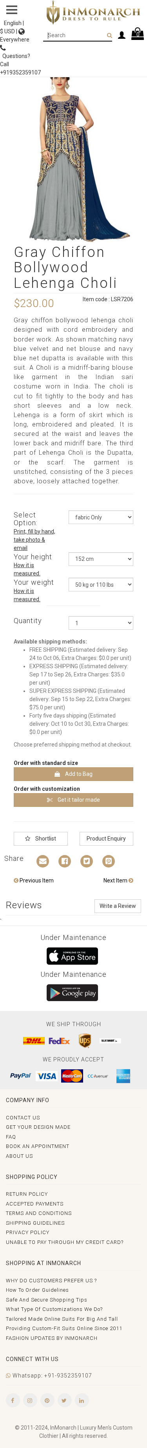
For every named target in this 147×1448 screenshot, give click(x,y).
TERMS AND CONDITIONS (39, 1213)
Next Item (116, 880)
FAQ (11, 1137)
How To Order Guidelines (37, 1290)
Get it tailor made (78, 800)
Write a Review (118, 906)
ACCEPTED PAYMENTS (35, 1204)
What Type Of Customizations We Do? (54, 1309)
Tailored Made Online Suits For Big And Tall (62, 1319)
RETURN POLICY (27, 1194)
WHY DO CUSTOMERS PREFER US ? (51, 1280)
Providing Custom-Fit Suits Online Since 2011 (64, 1328)
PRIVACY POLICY (27, 1232)
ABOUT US (19, 1156)
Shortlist (45, 838)
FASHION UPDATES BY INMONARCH (52, 1338)
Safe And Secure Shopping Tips (46, 1300)
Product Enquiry (106, 838)
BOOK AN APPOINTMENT (37, 1146)
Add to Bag (78, 774)
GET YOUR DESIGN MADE (38, 1127)
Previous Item (36, 880)
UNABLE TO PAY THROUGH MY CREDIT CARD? (64, 1242)
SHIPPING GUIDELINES (35, 1223)
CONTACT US (23, 1118)
